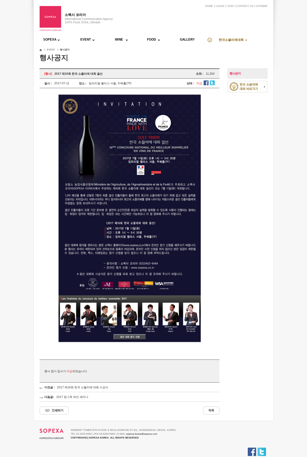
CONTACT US (244, 6)
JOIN (230, 6)
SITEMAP (261, 6)
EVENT (85, 39)
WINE (119, 39)
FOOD (151, 39)
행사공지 (235, 73)
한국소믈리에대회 (231, 40)
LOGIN (220, 6)
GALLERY (187, 39)
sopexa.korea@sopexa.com (141, 434)
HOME (209, 6)
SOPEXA (49, 39)
